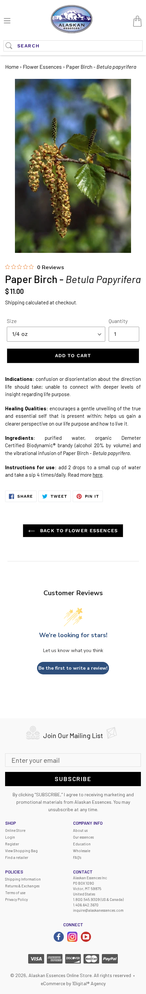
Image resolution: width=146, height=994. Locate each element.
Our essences (83, 837)
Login (10, 837)
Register (12, 844)
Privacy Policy (16, 899)
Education (82, 844)
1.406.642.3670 (85, 905)
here (98, 475)
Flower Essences (42, 66)
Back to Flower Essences (78, 530)
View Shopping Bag (21, 850)
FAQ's (77, 857)
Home (12, 66)
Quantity (118, 321)
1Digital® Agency (89, 983)
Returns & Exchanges (22, 886)
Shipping (14, 302)
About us (80, 830)
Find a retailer (16, 857)
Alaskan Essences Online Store (60, 975)
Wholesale (81, 850)
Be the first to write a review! (73, 668)
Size (12, 321)
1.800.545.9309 (86, 899)
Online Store (15, 830)
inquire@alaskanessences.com (98, 910)
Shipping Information (23, 879)
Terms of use (15, 892)
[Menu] (7, 20)
